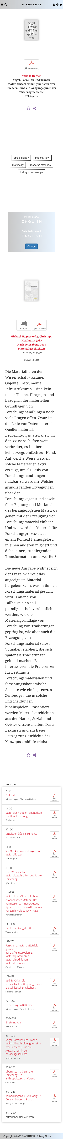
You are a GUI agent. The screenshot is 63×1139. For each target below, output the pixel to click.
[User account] (54, 4)
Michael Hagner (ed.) (24, 336)
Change (31, 246)
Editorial (10, 795)
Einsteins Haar (13, 1022)
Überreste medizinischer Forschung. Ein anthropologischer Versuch (20, 1075)
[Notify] (28, 108)
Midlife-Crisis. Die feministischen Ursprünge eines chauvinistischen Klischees (23, 984)
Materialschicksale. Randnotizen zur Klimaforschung (23, 814)
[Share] (34, 108)
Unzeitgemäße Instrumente (21, 833)
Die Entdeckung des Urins (20, 928)
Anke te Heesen (31, 75)
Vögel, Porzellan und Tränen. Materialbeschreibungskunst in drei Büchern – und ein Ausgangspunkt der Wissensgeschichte (23, 1047)
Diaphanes (31, 4)
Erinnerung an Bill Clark (18, 1005)
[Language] (57, 4)
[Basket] (61, 4)
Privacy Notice (44, 1136)
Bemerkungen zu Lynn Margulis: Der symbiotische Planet (23, 1097)
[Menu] (2, 4)
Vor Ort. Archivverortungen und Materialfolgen (23, 853)
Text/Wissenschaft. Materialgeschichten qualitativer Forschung (24, 876)
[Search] (6, 4)
